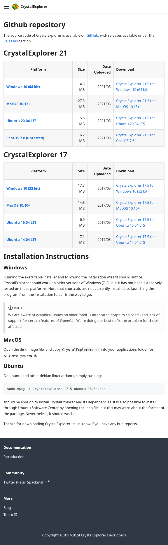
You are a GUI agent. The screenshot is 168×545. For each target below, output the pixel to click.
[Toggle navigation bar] (7, 6)
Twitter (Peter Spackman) (25, 482)
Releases (11, 41)
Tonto (8, 514)
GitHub (92, 35)
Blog (7, 507)
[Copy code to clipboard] (159, 388)
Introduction (14, 456)
